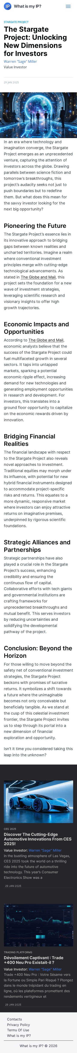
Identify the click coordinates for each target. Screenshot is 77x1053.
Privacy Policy (18, 1025)
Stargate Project (16, 22)
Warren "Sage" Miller (20, 61)
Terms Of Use (18, 1030)
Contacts (14, 1019)
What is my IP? (19, 1035)
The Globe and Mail (38, 277)
